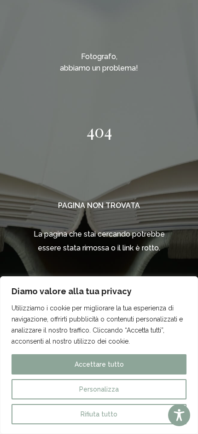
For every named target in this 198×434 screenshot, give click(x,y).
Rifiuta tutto (99, 414)
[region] (99, 355)
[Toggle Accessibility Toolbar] (179, 415)
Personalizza (99, 389)
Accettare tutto (99, 364)
